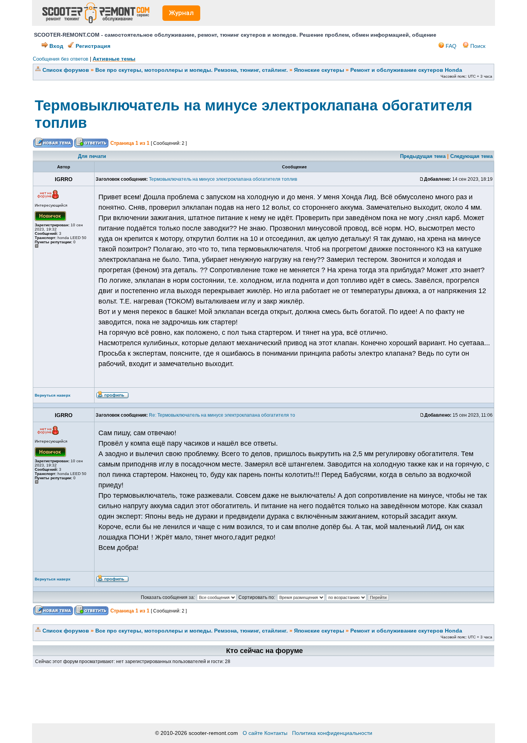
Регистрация (92, 46)
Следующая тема (471, 156)
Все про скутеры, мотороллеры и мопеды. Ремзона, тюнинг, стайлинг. (191, 70)
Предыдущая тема (423, 156)
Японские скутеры (319, 70)
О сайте (253, 733)
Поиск (477, 46)
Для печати (92, 156)
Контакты (275, 733)
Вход (55, 46)
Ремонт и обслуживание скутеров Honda (406, 70)
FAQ (450, 46)
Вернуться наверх (53, 395)
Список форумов (65, 70)
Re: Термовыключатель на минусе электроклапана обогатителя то (222, 415)
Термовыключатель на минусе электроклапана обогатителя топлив (223, 179)
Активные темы (114, 59)
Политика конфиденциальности (332, 733)
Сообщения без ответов (60, 59)
